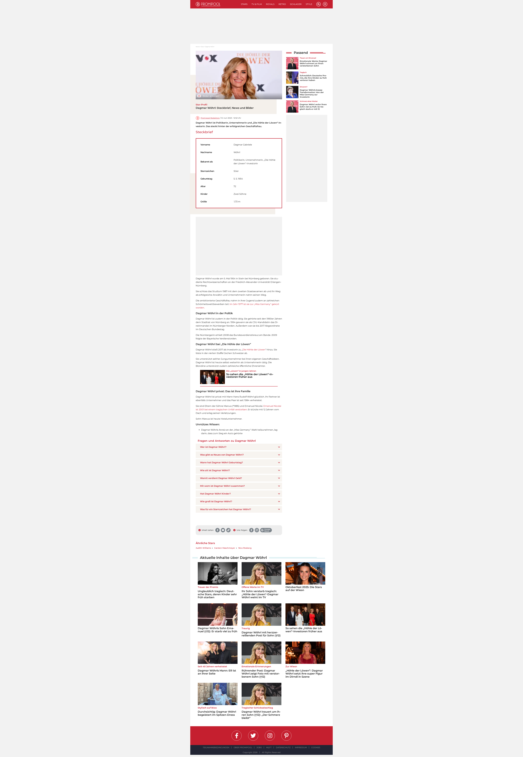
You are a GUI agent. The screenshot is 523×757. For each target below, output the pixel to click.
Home (198, 46)
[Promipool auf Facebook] (236, 735)
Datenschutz (283, 747)
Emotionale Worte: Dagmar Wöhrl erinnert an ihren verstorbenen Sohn (313, 63)
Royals (270, 4)
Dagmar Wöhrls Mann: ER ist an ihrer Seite (217, 672)
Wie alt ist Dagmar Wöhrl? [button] (215, 470)
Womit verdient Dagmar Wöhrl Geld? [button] (221, 478)
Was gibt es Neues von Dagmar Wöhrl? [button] (222, 454)
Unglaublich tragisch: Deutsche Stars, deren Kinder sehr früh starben (217, 594)
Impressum (301, 747)
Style (309, 4)
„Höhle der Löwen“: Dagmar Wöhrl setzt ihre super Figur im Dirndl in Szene (304, 673)
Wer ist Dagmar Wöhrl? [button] (213, 447)
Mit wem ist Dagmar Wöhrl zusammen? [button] (222, 486)
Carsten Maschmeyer (224, 548)
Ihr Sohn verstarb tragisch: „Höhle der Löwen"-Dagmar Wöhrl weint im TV (260, 594)
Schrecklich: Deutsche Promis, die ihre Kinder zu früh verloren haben (313, 77)
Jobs (259, 747)
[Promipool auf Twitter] (253, 735)
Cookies (315, 747)
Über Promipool (243, 747)
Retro (282, 4)
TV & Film (257, 4)
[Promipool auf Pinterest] (286, 735)
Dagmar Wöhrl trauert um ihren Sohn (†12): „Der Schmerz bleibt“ (261, 715)
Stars (244, 4)
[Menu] (325, 4)
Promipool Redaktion (210, 118)
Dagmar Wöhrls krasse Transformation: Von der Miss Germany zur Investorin (312, 93)
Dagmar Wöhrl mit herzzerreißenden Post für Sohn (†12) (261, 634)
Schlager (296, 4)
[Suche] (318, 4)
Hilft (269, 747)
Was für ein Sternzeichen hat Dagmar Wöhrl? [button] (225, 509)
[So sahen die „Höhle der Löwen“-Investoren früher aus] (212, 377)
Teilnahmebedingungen (216, 747)
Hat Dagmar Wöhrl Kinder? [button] (215, 493)
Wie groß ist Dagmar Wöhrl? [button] (216, 501)
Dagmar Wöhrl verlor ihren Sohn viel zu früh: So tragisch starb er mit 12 (313, 106)
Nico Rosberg (245, 548)
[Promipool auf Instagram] (270, 735)
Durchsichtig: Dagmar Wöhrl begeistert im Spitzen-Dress (217, 713)
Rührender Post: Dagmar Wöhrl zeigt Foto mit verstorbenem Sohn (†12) (261, 673)
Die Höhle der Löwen (253, 349)
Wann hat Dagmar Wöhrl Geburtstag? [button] (221, 462)
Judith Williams (203, 548)
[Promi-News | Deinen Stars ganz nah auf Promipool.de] (217, 4)
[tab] (239, 447)
